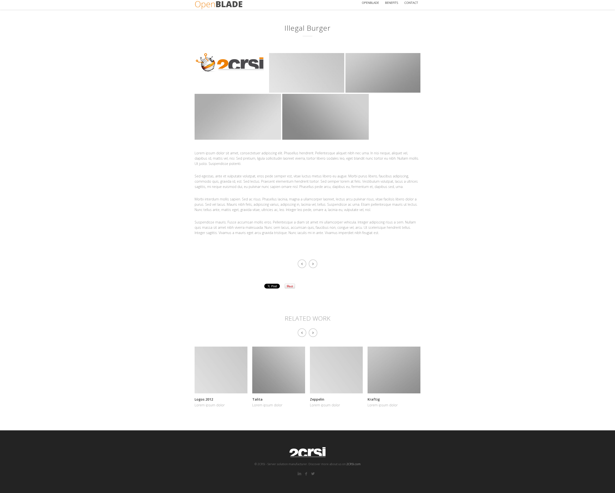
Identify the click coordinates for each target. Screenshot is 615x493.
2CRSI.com (353, 464)
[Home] (219, 5)
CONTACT (411, 3)
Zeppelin (317, 399)
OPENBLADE (370, 3)
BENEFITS (391, 3)
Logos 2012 (204, 399)
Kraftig (374, 399)
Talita (257, 399)
